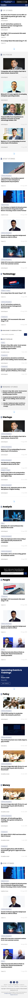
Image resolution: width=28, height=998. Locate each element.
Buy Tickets (5, 683)
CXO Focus (7, 55)
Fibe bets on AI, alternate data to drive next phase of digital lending (13, 488)
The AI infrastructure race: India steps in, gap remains (14, 740)
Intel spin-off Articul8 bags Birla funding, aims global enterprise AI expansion (12, 820)
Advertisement (16, 984)
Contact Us (22, 984)
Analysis (7, 506)
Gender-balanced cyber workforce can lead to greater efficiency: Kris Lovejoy (13, 370)
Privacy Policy (4, 986)
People (2, 342)
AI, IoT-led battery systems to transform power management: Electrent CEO (11, 25)
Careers (10, 984)
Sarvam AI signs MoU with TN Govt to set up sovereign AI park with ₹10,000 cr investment (14, 768)
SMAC (2, 523)
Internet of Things (5, 290)
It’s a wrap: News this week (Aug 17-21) (14, 41)
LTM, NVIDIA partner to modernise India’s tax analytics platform (12, 714)
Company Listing (23, 986)
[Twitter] (14, 982)
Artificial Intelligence (6, 175)
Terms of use (10, 986)
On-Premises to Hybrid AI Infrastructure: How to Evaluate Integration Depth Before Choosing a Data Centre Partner (14, 208)
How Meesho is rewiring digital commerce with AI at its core (10, 463)
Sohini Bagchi (4, 20)
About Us (5, 984)
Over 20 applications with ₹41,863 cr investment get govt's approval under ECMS (13, 850)
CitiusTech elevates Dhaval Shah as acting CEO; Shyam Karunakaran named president (12, 653)
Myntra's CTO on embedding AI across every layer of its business (13, 142)
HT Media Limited (7, 993)
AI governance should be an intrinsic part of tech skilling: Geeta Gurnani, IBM (13, 359)
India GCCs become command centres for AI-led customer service (13, 263)
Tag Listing (16, 986)
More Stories (8, 863)
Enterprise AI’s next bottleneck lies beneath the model (12, 526)
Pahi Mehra (4, 745)
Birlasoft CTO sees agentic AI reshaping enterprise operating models (14, 95)
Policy (6, 694)
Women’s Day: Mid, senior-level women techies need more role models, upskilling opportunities (13, 346)
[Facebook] (11, 982)
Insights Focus (4, 204)
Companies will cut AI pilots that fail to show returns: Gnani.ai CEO (13, 72)
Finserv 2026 (5, 678)
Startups (7, 417)
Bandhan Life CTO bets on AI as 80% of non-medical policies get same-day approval (13, 16)
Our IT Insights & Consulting (8, 2)
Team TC (3, 37)
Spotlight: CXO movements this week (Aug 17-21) (13, 34)
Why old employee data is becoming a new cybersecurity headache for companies (13, 540)
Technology (9, 273)
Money (6, 785)
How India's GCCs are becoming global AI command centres (13, 554)
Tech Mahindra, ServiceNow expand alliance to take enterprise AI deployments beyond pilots (12, 179)
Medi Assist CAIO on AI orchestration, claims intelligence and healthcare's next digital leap (13, 474)
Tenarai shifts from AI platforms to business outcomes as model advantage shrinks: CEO (12, 118)
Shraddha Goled (5, 352)
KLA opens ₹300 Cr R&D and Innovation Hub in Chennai (13, 835)
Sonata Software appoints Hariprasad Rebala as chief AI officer (13, 236)
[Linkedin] (17, 982)
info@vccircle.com (14, 994)
